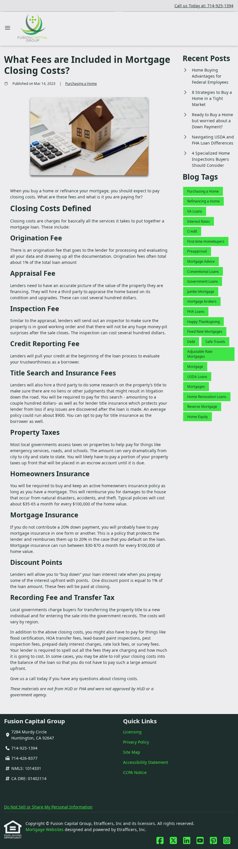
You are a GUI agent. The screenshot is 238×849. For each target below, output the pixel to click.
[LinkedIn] (187, 841)
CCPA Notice (135, 772)
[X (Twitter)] (173, 841)
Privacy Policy (136, 742)
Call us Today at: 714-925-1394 (203, 5)
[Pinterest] (213, 841)
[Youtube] (200, 841)
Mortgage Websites (45, 829)
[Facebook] (160, 841)
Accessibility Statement (145, 762)
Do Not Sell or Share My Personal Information (48, 807)
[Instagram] (227, 841)
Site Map (131, 752)
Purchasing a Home (81, 83)
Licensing (132, 732)
